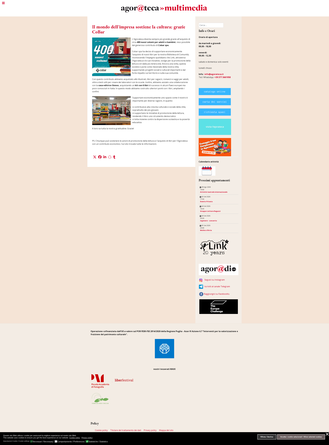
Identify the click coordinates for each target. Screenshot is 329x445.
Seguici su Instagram (214, 279)
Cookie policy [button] (74, 438)
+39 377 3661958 (222, 77)
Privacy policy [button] (87, 438)
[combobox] (211, 25)
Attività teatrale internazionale (213, 192)
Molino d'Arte (206, 230)
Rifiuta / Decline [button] (267, 437)
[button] (94, 157)
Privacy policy (150, 430)
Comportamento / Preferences (70, 442)
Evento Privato (206, 201)
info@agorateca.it (214, 74)
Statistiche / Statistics (98, 442)
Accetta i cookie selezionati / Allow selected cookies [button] (301, 437)
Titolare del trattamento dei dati (125, 430)
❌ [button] (327, 434)
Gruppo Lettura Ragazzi (210, 211)
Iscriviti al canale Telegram (217, 286)
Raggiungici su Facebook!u (216, 293)
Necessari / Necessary (43, 442)
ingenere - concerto (208, 220)
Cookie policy (101, 430)
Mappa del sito (166, 430)
